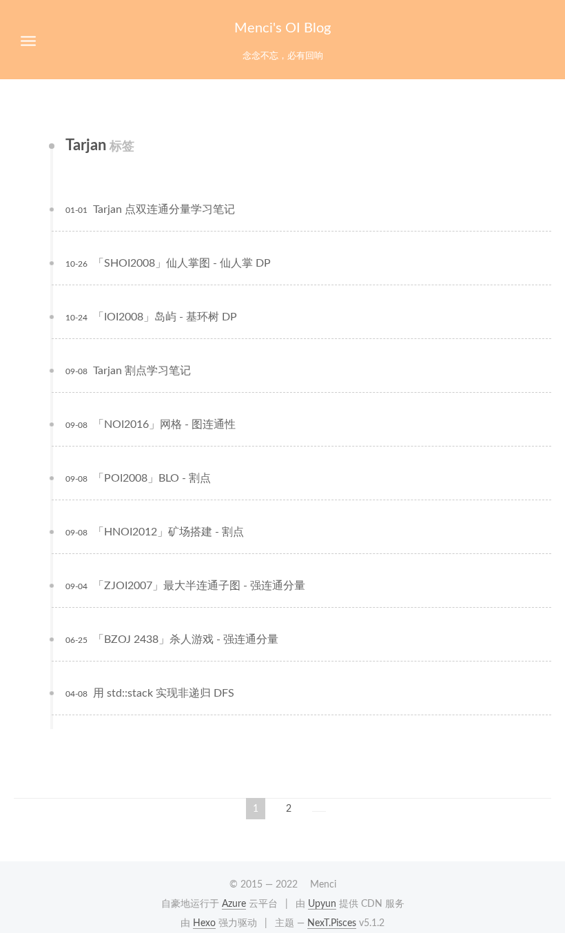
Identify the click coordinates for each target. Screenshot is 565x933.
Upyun (322, 904)
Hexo (204, 923)
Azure (234, 904)
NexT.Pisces (331, 923)
